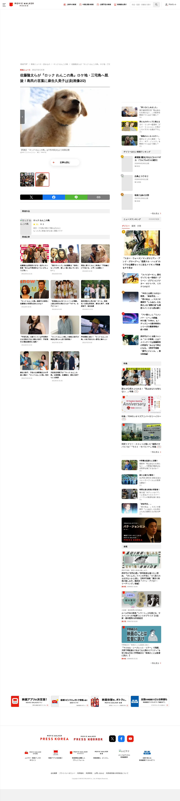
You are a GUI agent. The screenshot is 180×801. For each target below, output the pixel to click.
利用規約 (80, 773)
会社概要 (54, 773)
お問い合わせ (99, 773)
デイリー (126, 226)
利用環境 (89, 773)
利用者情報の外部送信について (117, 773)
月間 (139, 226)
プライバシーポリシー (67, 773)
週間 (133, 226)
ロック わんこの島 (41, 220)
